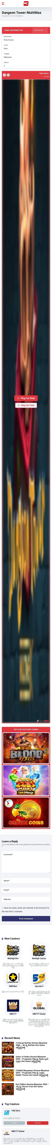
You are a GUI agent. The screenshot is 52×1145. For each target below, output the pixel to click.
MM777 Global (39, 1014)
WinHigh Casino (39, 958)
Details (14, 1123)
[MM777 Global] (39, 1011)
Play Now (38, 1123)
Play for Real (27, 398)
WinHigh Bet (13, 958)
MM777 (13, 1014)
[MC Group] (26, 3)
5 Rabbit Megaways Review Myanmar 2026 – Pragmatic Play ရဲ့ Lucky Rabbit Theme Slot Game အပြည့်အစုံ (32, 1072)
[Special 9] (39, 983)
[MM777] (13, 1011)
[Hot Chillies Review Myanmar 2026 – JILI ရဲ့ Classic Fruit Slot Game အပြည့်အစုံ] (8, 1094)
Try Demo (26, 748)
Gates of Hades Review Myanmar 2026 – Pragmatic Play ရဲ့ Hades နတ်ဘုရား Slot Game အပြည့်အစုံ (32, 1059)
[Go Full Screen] (8, 75)
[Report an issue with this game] (4, 75)
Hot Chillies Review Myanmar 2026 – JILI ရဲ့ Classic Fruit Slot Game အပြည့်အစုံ (32, 1086)
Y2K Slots (15, 1111)
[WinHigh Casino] (39, 955)
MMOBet (13, 986)
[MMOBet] (13, 983)
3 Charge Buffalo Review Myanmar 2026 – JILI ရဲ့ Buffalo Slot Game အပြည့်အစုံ (31, 1045)
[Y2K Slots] (7, 1115)
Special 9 (39, 986)
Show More (39, 30)
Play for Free (27, 405)
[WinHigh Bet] (13, 955)
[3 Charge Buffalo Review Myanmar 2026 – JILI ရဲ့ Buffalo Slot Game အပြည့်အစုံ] (8, 1053)
